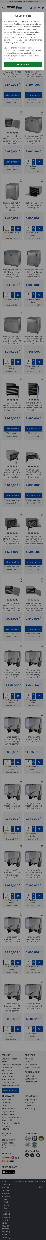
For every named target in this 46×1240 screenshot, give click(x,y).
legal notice (15, 58)
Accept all (23, 64)
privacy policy (20, 56)
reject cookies (19, 50)
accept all (14, 40)
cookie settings (28, 48)
